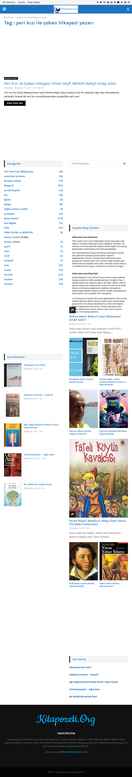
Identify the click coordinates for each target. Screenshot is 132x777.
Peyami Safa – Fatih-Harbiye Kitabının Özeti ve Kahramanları (112, 382)
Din (5, 195)
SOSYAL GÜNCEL (12, 242)
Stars (7, 251)
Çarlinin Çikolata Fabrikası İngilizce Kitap (113, 432)
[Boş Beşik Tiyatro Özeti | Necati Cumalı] (83, 357)
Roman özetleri (11, 78)
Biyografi (9, 185)
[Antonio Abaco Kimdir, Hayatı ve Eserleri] (83, 409)
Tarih (6, 256)
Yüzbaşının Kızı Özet (34, 365)
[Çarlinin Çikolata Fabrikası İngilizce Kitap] (113, 409)
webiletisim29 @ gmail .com (72, 752)
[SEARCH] (124, 163)
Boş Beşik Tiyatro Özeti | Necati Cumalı (81, 380)
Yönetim (8, 284)
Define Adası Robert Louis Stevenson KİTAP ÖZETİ (95, 318)
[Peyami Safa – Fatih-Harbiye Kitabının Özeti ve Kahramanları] (113, 357)
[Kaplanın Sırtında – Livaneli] (12, 405)
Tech (6, 265)
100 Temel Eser (8, 2)
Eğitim (7, 199)
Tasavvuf (8, 260)
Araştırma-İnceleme (14, 176)
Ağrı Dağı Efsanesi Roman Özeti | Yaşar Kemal (93, 682)
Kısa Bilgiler (10, 223)
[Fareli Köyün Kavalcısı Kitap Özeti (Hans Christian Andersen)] (98, 478)
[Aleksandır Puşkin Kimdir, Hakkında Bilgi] (83, 561)
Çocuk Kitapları (12, 190)
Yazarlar (21, 2)
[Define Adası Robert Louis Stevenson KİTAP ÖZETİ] (98, 274)
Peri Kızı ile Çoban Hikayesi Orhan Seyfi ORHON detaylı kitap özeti (60, 83)
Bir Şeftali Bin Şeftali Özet (38, 484)
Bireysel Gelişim (12, 181)
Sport (7, 246)
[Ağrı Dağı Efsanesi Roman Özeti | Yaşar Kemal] (12, 435)
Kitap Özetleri (34, 2)
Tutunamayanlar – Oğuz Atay (39, 454)
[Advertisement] (66, 51)
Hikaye (7, 204)
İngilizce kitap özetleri (16, 209)
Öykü (6, 228)
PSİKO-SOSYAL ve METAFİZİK (18, 232)
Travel (7, 270)
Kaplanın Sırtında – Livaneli (38, 394)
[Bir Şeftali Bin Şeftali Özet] (12, 494)
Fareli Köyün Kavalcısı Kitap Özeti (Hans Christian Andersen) (97, 522)
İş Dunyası (9, 214)
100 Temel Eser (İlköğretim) (18, 171)
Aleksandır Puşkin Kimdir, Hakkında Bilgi (82, 584)
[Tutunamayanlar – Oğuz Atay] (12, 464)
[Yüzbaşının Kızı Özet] (12, 375)
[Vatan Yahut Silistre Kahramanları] (113, 561)
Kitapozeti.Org (66, 719)
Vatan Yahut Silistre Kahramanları (109, 584)
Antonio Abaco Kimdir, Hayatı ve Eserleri (80, 432)
